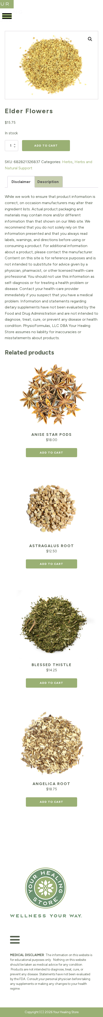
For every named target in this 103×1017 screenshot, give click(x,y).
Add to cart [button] (51, 452)
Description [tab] (48, 181)
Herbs (67, 162)
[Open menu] (7, 16)
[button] (90, 39)
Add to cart (46, 145)
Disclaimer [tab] (21, 181)
